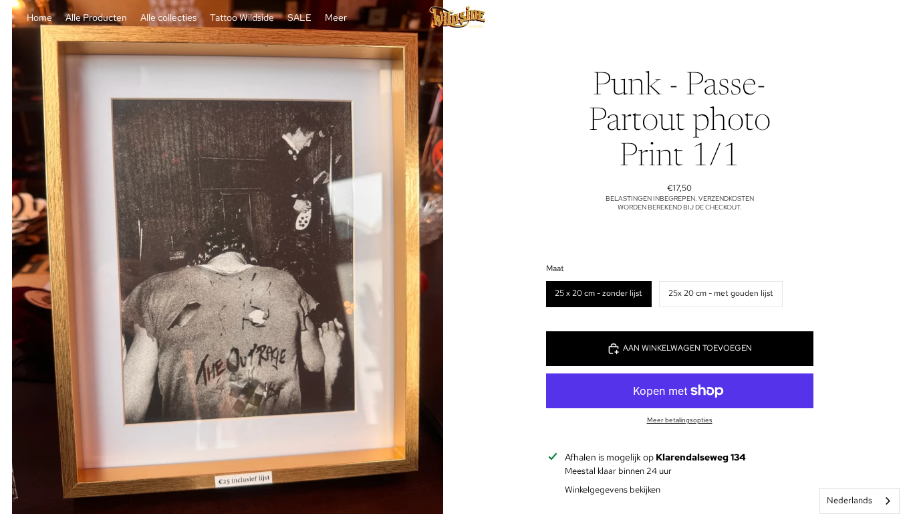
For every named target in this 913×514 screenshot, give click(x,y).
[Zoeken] (814, 18)
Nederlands (849, 500)
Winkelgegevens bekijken (612, 489)
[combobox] (859, 501)
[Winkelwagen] (871, 18)
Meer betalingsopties (679, 420)
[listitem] (336, 18)
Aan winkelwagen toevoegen (687, 348)
